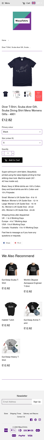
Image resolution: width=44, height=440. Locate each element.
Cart (28, 3)
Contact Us (21, 416)
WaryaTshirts (22, 427)
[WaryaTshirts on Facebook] (31, 419)
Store (6, 413)
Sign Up (37, 401)
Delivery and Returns (30, 413)
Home (4, 40)
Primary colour (7, 127)
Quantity (5, 149)
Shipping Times (15, 413)
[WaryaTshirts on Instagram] (39, 419)
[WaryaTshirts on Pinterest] (35, 419)
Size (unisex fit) (8, 138)
